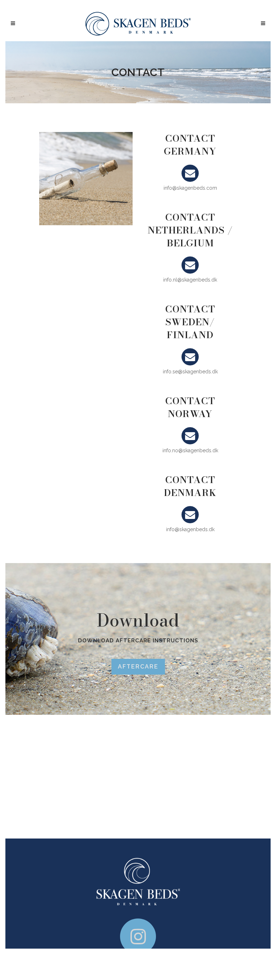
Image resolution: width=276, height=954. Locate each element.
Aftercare (138, 666)
